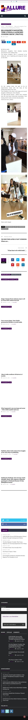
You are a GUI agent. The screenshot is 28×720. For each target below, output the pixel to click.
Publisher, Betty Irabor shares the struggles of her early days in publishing (13, 451)
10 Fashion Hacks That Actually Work (16, 652)
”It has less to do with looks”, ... (17, 250)
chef (15, 226)
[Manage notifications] (24, 717)
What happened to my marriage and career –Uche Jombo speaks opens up (13, 409)
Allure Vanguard (9, 226)
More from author (16, 274)
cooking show (21, 226)
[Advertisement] (14, 505)
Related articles (6, 274)
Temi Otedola (4, 228)
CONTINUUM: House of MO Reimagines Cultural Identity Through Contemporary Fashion (12, 19)
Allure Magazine (4, 24)
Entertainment (11, 279)
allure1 (15, 302)
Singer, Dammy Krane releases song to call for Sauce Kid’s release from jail (13, 299)
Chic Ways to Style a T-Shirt (15, 659)
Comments (16, 632)
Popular (9, 632)
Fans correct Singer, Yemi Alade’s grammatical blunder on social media (11, 321)
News (9, 24)
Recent (3, 632)
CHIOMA (11, 641)
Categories (3, 607)
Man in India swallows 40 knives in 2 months (11, 375)
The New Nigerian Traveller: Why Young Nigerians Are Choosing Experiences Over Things (17, 646)
